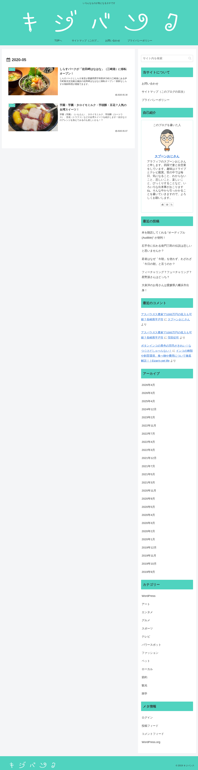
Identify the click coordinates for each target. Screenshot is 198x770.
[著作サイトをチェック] (163, 204)
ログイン (147, 717)
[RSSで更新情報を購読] (172, 204)
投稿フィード (150, 725)
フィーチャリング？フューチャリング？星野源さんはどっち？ (167, 275)
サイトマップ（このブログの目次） (164, 91)
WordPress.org (151, 742)
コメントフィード (153, 733)
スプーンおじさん (167, 156)
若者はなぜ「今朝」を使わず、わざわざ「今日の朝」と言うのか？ (167, 261)
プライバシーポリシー (156, 99)
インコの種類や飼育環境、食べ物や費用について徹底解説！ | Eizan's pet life (167, 355)
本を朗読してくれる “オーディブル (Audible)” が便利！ (163, 235)
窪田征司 (173, 337)
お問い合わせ (150, 83)
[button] (190, 58)
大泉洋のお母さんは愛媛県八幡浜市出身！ (165, 288)
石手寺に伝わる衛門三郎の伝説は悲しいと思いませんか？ (167, 248)
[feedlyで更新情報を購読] (167, 204)
